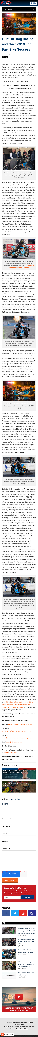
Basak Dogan (18, 707)
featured (16, 757)
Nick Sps (11, 707)
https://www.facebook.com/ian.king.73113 (16, 731)
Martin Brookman (8, 705)
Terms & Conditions (22, 1029)
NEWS (9, 757)
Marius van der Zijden (26, 702)
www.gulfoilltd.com (10, 753)
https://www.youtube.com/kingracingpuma (16, 738)
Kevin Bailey (18, 54)
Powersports (27, 757)
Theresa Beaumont (20, 705)
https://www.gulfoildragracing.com (20, 725)
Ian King (6, 702)
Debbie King (14, 702)
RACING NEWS (7, 759)
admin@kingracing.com (14, 742)
